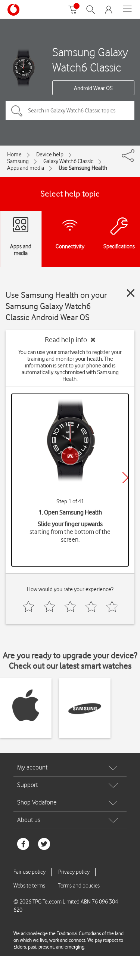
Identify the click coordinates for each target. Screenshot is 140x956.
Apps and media (25, 168)
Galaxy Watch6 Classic (68, 161)
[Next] (125, 477)
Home (14, 154)
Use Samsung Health (83, 168)
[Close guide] (130, 293)
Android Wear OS (93, 88)
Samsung (18, 161)
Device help (49, 154)
